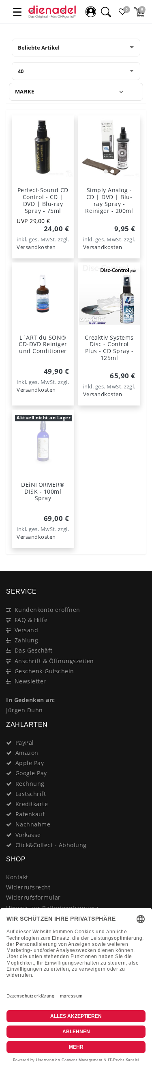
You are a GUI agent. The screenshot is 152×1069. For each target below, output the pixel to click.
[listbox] (109, 147)
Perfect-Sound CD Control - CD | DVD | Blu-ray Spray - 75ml (43, 200)
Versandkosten (36, 247)
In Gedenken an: (30, 700)
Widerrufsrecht (28, 887)
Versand (27, 630)
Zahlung (27, 640)
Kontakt (17, 877)
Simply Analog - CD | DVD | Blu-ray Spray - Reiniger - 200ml (109, 200)
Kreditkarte (31, 804)
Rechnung (30, 783)
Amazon (27, 753)
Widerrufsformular (33, 897)
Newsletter (30, 681)
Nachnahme (33, 824)
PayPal (24, 742)
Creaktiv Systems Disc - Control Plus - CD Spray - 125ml (109, 348)
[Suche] (105, 12)
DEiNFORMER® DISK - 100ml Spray (43, 491)
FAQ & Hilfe (31, 620)
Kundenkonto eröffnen (47, 610)
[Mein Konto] (90, 12)
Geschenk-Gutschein (44, 671)
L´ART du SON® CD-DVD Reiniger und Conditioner (43, 344)
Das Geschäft (34, 650)
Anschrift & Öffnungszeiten (54, 661)
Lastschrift (30, 794)
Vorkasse (28, 835)
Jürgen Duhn (24, 710)
